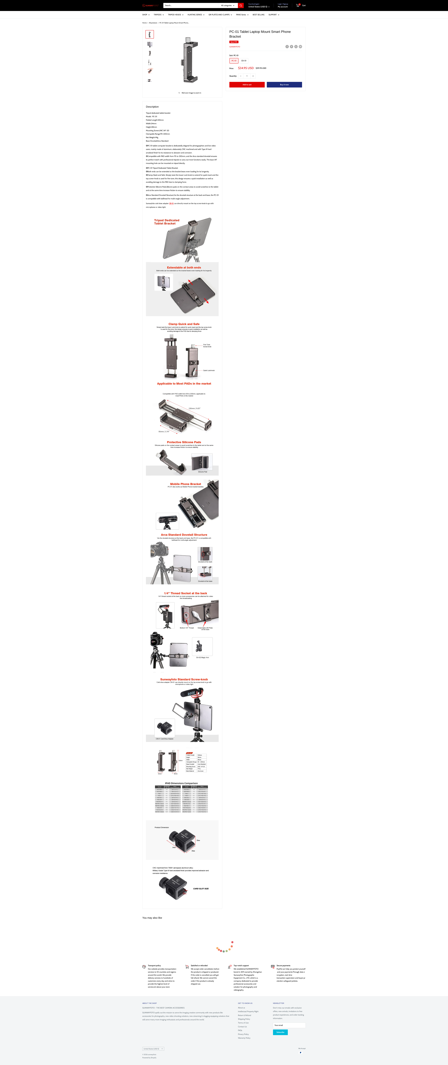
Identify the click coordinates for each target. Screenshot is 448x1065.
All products (153, 23)
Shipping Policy (244, 1019)
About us (241, 1008)
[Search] (241, 5)
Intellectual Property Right (248, 1011)
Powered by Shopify (149, 1058)
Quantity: (233, 76)
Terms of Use (243, 1023)
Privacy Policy (243, 1034)
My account (283, 6)
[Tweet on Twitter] (296, 46)
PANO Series (241, 15)
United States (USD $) (151, 1049)
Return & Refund (244, 1015)
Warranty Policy (244, 1038)
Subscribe (280, 1032)
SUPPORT (273, 15)
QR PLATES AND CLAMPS (219, 15)
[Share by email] (300, 46)
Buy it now (284, 85)
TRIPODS (157, 15)
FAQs (240, 1030)
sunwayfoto (234, 47)
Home (144, 23)
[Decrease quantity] (240, 76)
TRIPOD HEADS (174, 15)
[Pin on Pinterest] (291, 46)
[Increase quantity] (253, 76)
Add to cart (247, 85)
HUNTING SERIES (195, 15)
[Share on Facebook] (287, 46)
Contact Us (242, 1027)
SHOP (144, 15)
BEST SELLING (258, 15)
